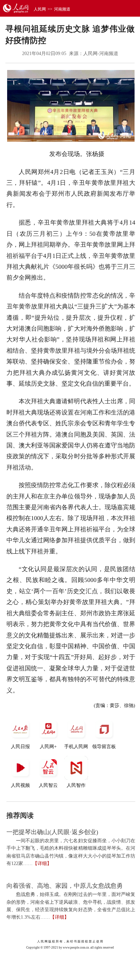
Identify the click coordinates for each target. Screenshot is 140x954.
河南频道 (62, 9)
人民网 (40, 9)
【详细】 (42, 863)
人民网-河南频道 (100, 53)
